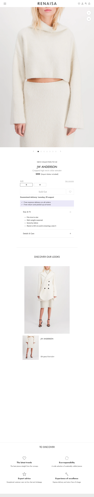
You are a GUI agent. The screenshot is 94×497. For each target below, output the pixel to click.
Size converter (69, 181)
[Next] (60, 151)
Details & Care (28, 233)
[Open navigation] (5, 4)
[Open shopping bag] (89, 4)
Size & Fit (27, 212)
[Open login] (82, 4)
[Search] (86, 4)
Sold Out (43, 191)
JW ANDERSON (47, 167)
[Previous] (33, 151)
